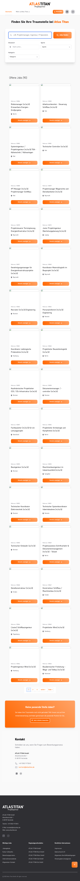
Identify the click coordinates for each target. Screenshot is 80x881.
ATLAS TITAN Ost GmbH (36, 862)
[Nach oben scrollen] (75, 865)
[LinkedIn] (67, 12)
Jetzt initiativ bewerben (40, 720)
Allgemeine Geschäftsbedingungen (65, 855)
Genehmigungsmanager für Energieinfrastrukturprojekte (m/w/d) (22, 271)
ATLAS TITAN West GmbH (36, 855)
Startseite (8, 12)
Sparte (43, 43)
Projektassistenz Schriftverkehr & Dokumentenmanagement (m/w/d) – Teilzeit (56, 549)
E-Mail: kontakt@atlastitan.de (11, 827)
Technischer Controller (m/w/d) (55, 147)
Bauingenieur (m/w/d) (20, 467)
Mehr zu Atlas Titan (22, 12)
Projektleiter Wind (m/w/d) (53, 628)
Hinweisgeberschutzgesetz (63, 859)
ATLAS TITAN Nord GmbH (36, 852)
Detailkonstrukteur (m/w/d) (22, 588)
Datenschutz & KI (60, 852)
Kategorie (11, 53)
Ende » (50, 689)
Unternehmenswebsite (9, 859)
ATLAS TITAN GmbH (35, 848)
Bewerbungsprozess (8, 855)
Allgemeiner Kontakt (8, 862)
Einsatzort (11, 43)
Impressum (58, 848)
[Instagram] (73, 12)
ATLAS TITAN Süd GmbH (36, 859)
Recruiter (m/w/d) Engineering (23, 310)
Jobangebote (6, 848)
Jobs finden (63, 35)
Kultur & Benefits (7, 852)
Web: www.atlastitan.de (9, 830)
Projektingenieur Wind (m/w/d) (23, 667)
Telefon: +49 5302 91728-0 (10, 824)
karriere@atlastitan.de (26, 767)
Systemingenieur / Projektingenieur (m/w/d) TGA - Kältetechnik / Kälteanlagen (23, 150)
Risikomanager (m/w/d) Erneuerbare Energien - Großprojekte (20, 107)
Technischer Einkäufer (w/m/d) (23, 546)
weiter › (43, 689)
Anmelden (59, 11)
